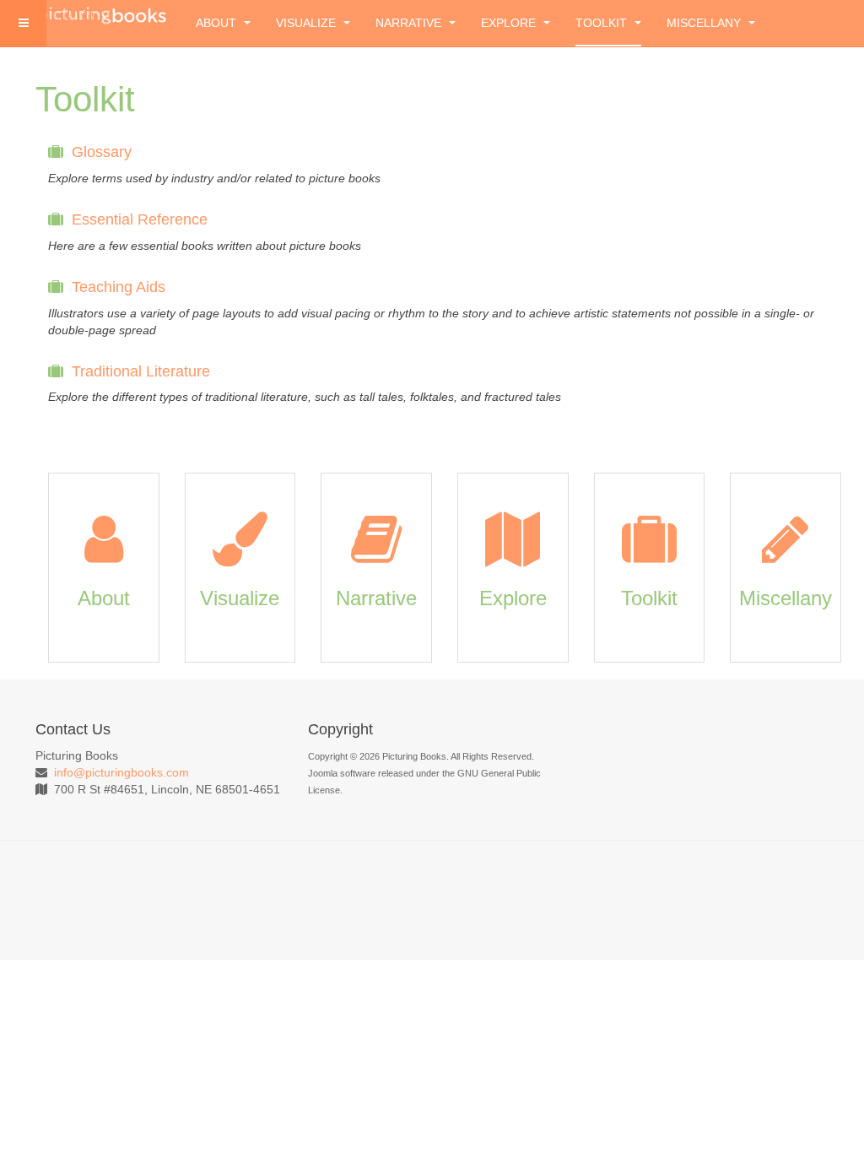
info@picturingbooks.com (121, 772)
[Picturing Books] (102, 14)
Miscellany (705, 23)
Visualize (307, 23)
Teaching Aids (118, 287)
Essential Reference (140, 219)
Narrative (410, 23)
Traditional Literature (141, 371)
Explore (510, 23)
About (218, 23)
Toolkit (602, 23)
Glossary (102, 151)
